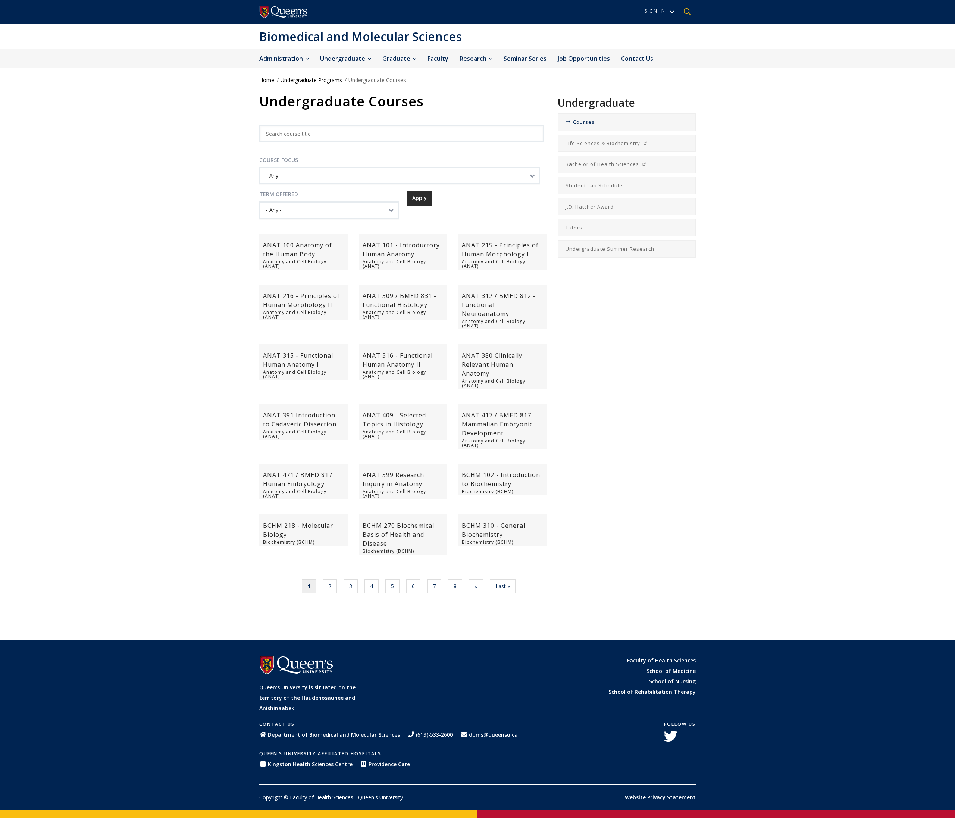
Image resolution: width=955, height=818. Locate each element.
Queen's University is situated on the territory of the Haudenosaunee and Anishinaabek (307, 698)
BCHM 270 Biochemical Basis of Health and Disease (398, 534)
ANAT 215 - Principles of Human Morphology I (500, 249)
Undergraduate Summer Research (610, 248)
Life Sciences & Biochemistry (604, 143)
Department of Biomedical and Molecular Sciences (334, 734)
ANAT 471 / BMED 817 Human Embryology (297, 479)
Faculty (438, 58)
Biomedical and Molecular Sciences (360, 36)
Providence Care (389, 764)
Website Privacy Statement (660, 797)
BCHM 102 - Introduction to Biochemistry (501, 479)
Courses (584, 122)
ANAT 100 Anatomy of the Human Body (297, 249)
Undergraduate (343, 58)
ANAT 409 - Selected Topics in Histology (394, 419)
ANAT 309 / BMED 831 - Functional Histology (399, 300)
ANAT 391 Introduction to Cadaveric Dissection (299, 419)
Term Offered (278, 194)
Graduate (397, 58)
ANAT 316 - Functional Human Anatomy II (398, 360)
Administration (281, 58)
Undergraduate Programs (311, 80)
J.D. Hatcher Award (590, 206)
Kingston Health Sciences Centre (310, 764)
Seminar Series (525, 58)
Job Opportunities (584, 58)
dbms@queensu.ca (493, 734)
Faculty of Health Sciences (661, 660)
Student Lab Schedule (594, 185)
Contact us (637, 58)
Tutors (574, 227)
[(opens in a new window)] (283, 12)
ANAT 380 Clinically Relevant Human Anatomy (492, 364)
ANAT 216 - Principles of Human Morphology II (301, 300)
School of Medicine (671, 670)
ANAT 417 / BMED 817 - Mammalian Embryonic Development (499, 424)
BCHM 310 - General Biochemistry (493, 530)
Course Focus (278, 159)
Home (266, 80)
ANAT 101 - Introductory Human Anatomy (401, 249)
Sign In (655, 11)
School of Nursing (672, 681)
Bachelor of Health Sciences (603, 164)
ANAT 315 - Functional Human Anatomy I (298, 360)
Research (474, 58)
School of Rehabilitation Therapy (652, 691)
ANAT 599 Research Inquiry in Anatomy (393, 479)
